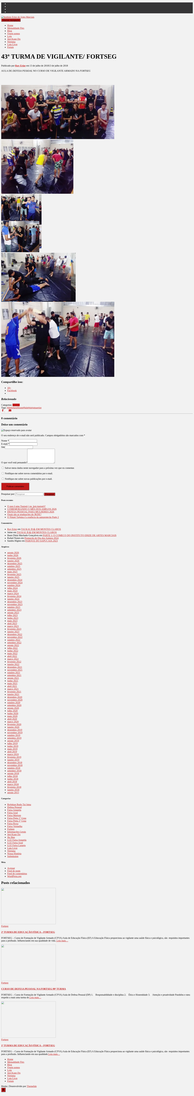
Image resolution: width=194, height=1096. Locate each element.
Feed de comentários (17, 873)
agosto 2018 (13, 773)
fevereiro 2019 (14, 757)
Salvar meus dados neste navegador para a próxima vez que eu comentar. (39, 468)
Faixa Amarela (14, 810)
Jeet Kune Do (13, 39)
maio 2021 (12, 683)
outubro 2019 (13, 735)
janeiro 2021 (13, 694)
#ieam (20, 407)
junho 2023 (12, 618)
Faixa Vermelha (14, 826)
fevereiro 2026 (14, 558)
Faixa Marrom (14, 815)
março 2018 (13, 784)
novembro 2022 (14, 637)
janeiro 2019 (13, 760)
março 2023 (13, 626)
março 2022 (13, 659)
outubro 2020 (13, 702)
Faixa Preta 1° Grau (16, 818)
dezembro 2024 (14, 580)
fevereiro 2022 (14, 661)
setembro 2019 (14, 738)
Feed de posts (13, 871)
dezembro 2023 (14, 601)
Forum (10, 47)
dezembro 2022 (14, 634)
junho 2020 (12, 713)
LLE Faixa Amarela (16, 840)
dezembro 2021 (14, 667)
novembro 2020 (14, 700)
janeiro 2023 (13, 631)
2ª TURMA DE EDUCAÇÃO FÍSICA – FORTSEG (28, 932)
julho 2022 (12, 648)
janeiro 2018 (13, 790)
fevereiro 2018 (14, 787)
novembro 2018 (14, 765)
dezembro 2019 (14, 730)
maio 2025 (12, 571)
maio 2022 (12, 653)
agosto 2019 (13, 740)
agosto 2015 (13, 792)
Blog (9, 31)
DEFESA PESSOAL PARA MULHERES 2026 (30, 511)
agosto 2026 (13, 552)
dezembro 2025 (14, 563)
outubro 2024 (13, 585)
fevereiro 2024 (14, 596)
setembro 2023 (14, 610)
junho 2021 (12, 680)
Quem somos (13, 33)
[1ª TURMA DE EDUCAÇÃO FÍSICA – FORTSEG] (28, 1037)
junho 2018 (12, 779)
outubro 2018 (13, 768)
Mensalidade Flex (15, 28)
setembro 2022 (14, 642)
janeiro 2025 (13, 577)
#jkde (25, 407)
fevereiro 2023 (14, 629)
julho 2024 (12, 588)
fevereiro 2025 (14, 574)
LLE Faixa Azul (15, 842)
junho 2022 (12, 650)
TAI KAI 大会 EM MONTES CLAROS (41, 529)
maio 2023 (12, 620)
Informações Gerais (16, 831)
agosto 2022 (13, 645)
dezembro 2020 (14, 697)
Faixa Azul (12, 812)
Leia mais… (62, 940)
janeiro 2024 (13, 599)
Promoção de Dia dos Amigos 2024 (41, 538)
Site (3, 447)
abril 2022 (12, 656)
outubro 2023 (13, 607)
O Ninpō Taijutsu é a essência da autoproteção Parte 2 (33, 517)
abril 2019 (12, 751)
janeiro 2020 (13, 727)
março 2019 (13, 754)
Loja (9, 36)
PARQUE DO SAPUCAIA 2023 (41, 541)
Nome (5, 440)
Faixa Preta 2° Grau (16, 821)
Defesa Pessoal (14, 807)
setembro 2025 (14, 569)
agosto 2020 (13, 708)
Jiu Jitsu (11, 837)
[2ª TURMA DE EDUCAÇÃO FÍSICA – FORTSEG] (28, 923)
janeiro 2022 (13, 664)
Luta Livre (12, 44)
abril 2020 (12, 719)
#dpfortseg (12, 407)
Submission (12, 856)
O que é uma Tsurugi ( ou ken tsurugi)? (26, 506)
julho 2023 (12, 615)
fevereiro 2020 (14, 724)
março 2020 (13, 721)
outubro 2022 (13, 640)
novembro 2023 (14, 604)
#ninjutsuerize (35, 407)
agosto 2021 (13, 678)
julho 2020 (12, 710)
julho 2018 (12, 776)
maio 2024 (12, 591)
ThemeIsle (32, 1086)
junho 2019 (12, 746)
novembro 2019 (14, 732)
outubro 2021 (13, 672)
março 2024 (13, 593)
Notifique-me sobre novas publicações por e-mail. (28, 479)
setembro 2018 (14, 770)
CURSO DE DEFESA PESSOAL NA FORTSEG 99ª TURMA (33, 989)
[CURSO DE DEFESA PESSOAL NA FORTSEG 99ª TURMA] (28, 980)
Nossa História (14, 853)
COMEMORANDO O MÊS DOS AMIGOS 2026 (32, 509)
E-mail (5, 444)
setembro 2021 (14, 675)
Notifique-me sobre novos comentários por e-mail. (29, 473)
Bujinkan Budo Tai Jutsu (19, 804)
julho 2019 (12, 743)
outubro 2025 (13, 566)
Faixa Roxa (12, 823)
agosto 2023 (13, 612)
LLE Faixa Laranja (16, 845)
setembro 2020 (14, 705)
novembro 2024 (14, 582)
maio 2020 (12, 716)
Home (10, 25)
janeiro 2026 (13, 561)
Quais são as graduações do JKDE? (24, 514)
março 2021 (13, 689)
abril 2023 (12, 623)
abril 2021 (12, 686)
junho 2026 (12, 555)
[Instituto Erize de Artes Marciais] (17, 17)
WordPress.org (14, 876)
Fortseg (16, 405)
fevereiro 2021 (14, 691)
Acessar (11, 868)
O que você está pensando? (14, 462)
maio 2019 (12, 749)
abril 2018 (12, 781)
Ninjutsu (11, 41)
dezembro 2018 (14, 762)
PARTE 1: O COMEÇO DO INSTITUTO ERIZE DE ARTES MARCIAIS (79, 535)
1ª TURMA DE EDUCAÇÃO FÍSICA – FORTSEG (28, 1045)
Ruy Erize (12, 529)
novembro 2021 (14, 670)
